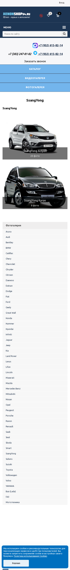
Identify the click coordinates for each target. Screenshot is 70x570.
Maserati (10, 378)
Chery (8, 259)
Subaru (9, 459)
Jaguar (9, 340)
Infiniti (9, 334)
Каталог (35, 69)
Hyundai (9, 329)
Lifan (8, 367)
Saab (8, 432)
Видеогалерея (35, 78)
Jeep (8, 345)
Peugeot (10, 410)
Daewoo (10, 280)
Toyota (9, 470)
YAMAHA (10, 486)
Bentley (9, 242)
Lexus (8, 361)
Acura (8, 232)
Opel (8, 405)
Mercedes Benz (13, 388)
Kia (7, 351)
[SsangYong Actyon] (35, 137)
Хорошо (16, 563)
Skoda (9, 443)
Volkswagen (11, 475)
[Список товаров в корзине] (59, 17)
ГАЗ (7, 497)
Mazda (9, 383)
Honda (9, 318)
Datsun (9, 286)
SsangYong (11, 453)
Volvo (8, 481)
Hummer (10, 324)
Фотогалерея (35, 87)
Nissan (9, 399)
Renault (9, 426)
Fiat (7, 296)
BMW (8, 248)
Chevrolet (10, 264)
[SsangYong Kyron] (35, 187)
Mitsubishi (10, 394)
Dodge (9, 291)
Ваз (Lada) (11, 491)
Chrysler (9, 269)
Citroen (9, 275)
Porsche (9, 416)
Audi (8, 237)
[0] (59, 15)
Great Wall (11, 313)
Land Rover (11, 356)
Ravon (9, 421)
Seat (8, 437)
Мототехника (13, 502)
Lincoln (9, 372)
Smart (9, 448)
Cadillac (9, 253)
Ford (8, 302)
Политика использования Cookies (30, 556)
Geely (8, 307)
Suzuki (9, 464)
